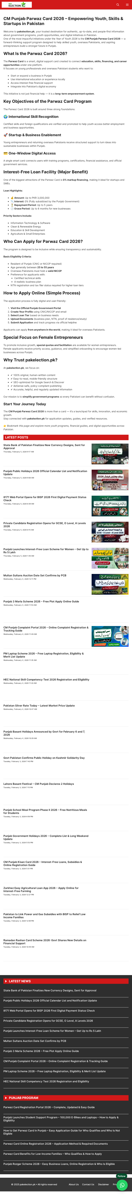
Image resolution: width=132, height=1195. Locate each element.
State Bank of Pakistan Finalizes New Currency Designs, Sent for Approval (50, 445)
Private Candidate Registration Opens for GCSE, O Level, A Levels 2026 (48, 683)
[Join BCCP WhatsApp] (122, 1185)
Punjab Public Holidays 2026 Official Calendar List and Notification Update (50, 524)
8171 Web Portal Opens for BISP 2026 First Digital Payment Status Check (49, 603)
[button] (118, 4)
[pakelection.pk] (17, 4)
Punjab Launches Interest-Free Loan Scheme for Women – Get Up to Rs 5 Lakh (52, 944)
